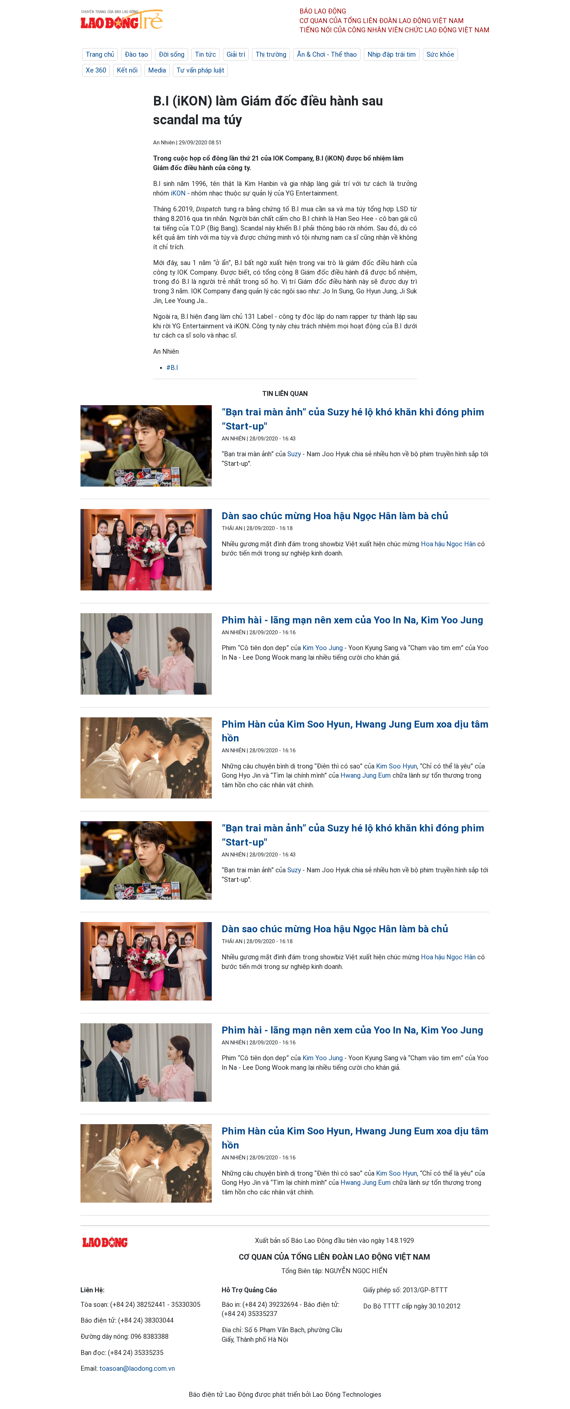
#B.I (172, 368)
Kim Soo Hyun (396, 766)
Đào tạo (136, 54)
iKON (177, 193)
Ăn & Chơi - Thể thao (327, 54)
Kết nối (127, 70)
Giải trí (236, 54)
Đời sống (171, 54)
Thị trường (271, 54)
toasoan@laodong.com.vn (137, 1368)
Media (157, 70)
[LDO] (146, 447)
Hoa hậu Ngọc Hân (448, 544)
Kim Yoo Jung (322, 648)
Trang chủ (100, 54)
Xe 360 (96, 70)
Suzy (294, 454)
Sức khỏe (440, 54)
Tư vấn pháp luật (200, 70)
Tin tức (205, 54)
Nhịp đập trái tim (391, 54)
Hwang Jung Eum (366, 775)
